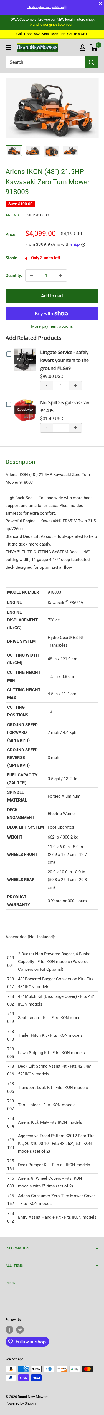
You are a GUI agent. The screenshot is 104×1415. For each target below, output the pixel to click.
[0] (93, 47)
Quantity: (14, 275)
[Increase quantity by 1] (61, 275)
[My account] (82, 47)
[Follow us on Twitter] (20, 1330)
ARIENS (12, 215)
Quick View (26, 359)
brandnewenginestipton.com (52, 24)
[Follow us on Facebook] (9, 1330)
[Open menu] (8, 47)
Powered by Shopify (21, 1403)
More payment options (52, 326)
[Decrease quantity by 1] (31, 275)
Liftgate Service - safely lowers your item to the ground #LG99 (64, 360)
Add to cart (52, 295)
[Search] (91, 62)
